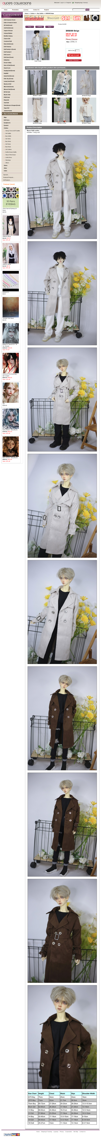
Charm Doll (7, 38)
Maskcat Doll (7, 84)
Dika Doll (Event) (8, 44)
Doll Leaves (7, 54)
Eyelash (6, 125)
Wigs (5, 117)
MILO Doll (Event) (9, 86)
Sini (4, 403)
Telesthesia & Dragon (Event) (12, 105)
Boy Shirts (8, 141)
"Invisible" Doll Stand (8, 318)
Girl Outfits (8, 133)
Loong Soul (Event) (9, 81)
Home (5, 9)
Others (7, 163)
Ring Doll (6, 100)
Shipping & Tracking (46, 1131)
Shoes (5, 165)
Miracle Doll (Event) (9, 89)
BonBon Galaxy (8, 36)
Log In (62, 2)
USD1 (5, 171)
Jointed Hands (8, 110)
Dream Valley (7, 62)
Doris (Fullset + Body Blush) (10, 430)
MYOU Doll (7, 92)
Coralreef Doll (8, 41)
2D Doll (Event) (8, 25)
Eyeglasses (7, 122)
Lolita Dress (8, 157)
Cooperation (68, 1131)
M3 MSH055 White (62, 95)
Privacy (62, 1131)
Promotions (15, 9)
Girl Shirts (8, 138)
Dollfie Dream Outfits (10, 152)
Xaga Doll (6, 108)
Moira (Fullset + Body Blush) (10, 457)
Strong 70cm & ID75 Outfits (12, 130)
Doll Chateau (7, 46)
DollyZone (6, 60)
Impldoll (6, 73)
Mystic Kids (7, 94)
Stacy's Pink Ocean (10, 154)
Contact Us (36, 9)
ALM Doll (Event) (8, 28)
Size (67, 42)
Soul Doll (6, 102)
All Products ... (7, 180)
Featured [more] (9, 184)
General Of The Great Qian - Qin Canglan (10, 375)
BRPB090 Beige (37, 123)
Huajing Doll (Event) (9, 70)
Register (68, 2)
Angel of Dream (8, 30)
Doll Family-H (7, 52)
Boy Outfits (40, 13)
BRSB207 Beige (86, 123)
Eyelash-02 (6, 292)
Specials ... (6, 174)
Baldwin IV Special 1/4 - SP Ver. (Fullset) (10, 345)
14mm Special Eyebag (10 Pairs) (10, 209)
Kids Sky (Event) (8, 78)
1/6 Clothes (8, 149)
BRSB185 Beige (86, 95)
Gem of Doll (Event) (9, 65)
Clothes (32, 13)
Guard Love (7, 68)
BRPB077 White (37, 95)
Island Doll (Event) (9, 76)
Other (5, 168)
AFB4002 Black (7, 236)
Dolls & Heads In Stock (10, 22)
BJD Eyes (6, 120)
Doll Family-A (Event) (10, 49)
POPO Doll (7, 97)
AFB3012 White (7, 264)
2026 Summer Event (9, 20)
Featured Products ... (8, 177)
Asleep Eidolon (8, 33)
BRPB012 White (62, 123)
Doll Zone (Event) (8, 57)
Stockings (8, 160)
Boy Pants (8, 146)
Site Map (75, 1131)
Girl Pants (8, 144)
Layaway (25, 9)
